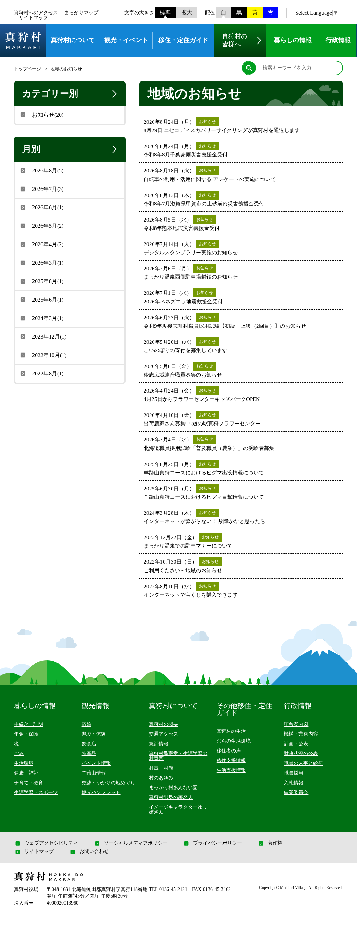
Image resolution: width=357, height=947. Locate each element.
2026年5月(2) (47, 226)
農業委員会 (296, 792)
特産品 (89, 753)
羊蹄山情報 (94, 773)
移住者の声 (229, 750)
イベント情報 (96, 763)
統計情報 (158, 743)
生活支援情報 (231, 770)
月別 (31, 149)
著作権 (275, 843)
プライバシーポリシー (217, 843)
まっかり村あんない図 (173, 787)
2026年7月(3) (47, 189)
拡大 (186, 12)
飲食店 (89, 743)
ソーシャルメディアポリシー (135, 843)
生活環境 (23, 763)
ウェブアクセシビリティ (51, 843)
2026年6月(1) (47, 207)
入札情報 (293, 782)
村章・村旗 (161, 768)
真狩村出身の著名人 (171, 797)
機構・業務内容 (301, 734)
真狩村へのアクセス (36, 12)
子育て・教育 (28, 782)
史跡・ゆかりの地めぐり (108, 782)
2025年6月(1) (47, 300)
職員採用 (293, 773)
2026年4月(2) (47, 244)
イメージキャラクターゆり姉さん (178, 810)
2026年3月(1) (47, 263)
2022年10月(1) (49, 355)
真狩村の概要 (163, 724)
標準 (165, 12)
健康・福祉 (26, 773)
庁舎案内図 (296, 724)
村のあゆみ (161, 778)
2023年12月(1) (49, 337)
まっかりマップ (81, 12)
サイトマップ (33, 17)
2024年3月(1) (47, 318)
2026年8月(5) (47, 170)
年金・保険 (26, 734)
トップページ (27, 68)
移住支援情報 (231, 760)
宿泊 (86, 724)
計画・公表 (296, 743)
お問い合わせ (94, 851)
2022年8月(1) (47, 374)
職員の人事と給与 (303, 763)
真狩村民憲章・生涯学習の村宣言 (178, 756)
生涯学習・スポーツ (36, 792)
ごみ (19, 753)
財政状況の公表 (301, 753)
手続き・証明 (28, 724)
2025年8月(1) (47, 281)
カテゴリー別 (50, 93)
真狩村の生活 (231, 731)
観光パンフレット (101, 792)
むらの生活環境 (234, 741)
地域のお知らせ (66, 68)
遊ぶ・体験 (94, 734)
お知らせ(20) (47, 115)
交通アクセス (163, 734)
